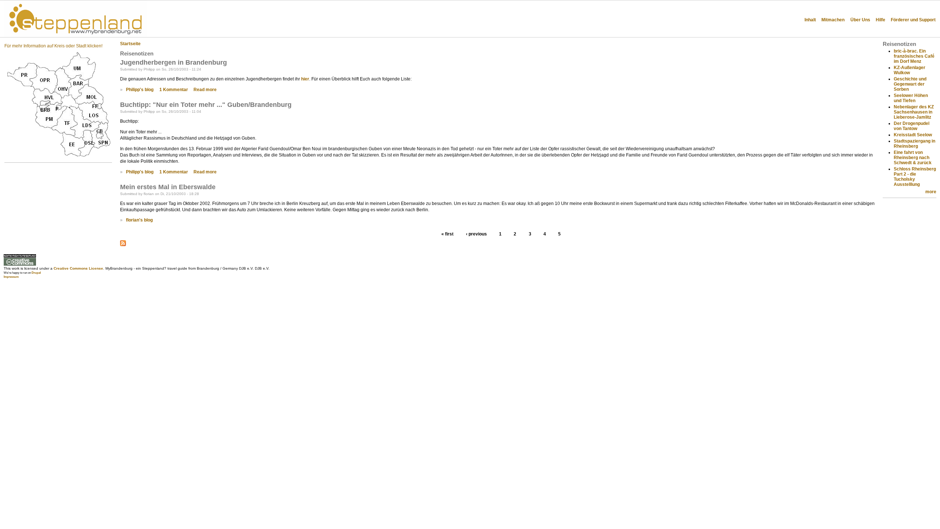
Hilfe (880, 19)
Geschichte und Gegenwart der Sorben (910, 84)
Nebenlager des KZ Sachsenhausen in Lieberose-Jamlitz (914, 112)
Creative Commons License (78, 268)
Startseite (130, 43)
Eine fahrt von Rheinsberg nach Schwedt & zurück (913, 157)
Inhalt (810, 19)
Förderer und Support (913, 19)
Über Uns (860, 19)
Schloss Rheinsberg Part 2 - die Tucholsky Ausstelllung (915, 176)
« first (447, 234)
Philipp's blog (139, 89)
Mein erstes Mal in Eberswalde (168, 187)
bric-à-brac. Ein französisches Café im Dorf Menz (914, 56)
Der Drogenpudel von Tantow (911, 126)
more (930, 191)
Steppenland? (180, 11)
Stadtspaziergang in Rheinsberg (914, 143)
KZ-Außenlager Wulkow (909, 70)
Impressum (11, 276)
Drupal (36, 272)
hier (305, 79)
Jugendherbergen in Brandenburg (173, 62)
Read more (205, 89)
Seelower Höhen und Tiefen (911, 98)
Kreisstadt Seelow (913, 134)
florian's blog (139, 220)
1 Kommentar (173, 89)
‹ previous (476, 234)
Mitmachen (833, 19)
